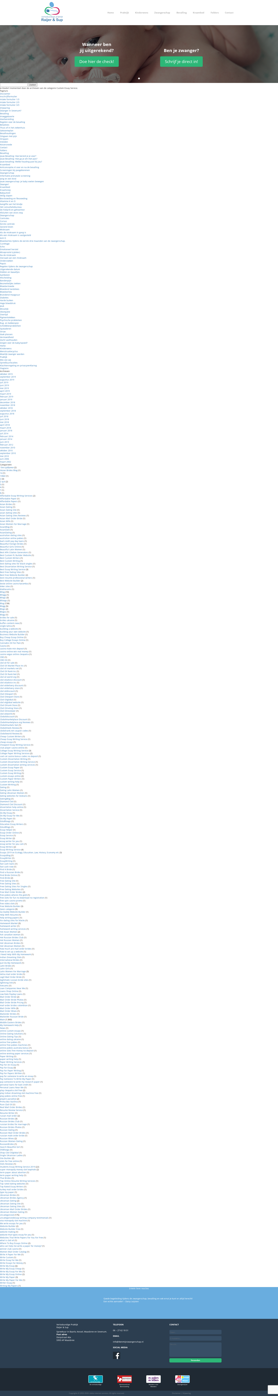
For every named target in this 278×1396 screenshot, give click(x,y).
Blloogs (3, 600)
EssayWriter (5, 858)
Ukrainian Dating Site (10, 1203)
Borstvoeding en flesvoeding (13, 198)
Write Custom (6, 1257)
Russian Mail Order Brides (13, 1132)
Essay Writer (6, 838)
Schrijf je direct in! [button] (181, 61)
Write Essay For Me (9, 1260)
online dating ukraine (10, 1039)
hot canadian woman (10, 934)
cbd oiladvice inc (8, 682)
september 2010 (8, 453)
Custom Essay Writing (10, 773)
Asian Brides (6, 504)
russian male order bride (12, 1135)
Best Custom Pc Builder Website (15, 555)
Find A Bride (6, 869)
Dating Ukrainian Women (12, 793)
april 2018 (5, 425)
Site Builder (5, 1158)
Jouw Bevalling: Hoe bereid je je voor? (18, 156)
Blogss (3, 611)
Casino (3, 645)
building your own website (13, 631)
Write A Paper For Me (10, 1254)
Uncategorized (7, 1214)
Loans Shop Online (9, 991)
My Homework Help (9, 1025)
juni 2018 (4, 419)
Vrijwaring (5, 107)
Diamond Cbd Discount (11, 804)
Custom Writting (8, 784)
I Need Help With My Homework (15, 954)
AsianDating (6, 532)
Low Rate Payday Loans (11, 994)
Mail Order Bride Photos (11, 999)
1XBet (3, 476)
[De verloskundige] (95, 1382)
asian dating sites (8, 512)
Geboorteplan (6, 130)
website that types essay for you (15, 1234)
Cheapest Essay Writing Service (15, 744)
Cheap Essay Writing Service (13, 739)
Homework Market (9, 923)
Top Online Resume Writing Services (17, 1181)
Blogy (2, 614)
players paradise (8, 1098)
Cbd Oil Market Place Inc (12, 665)
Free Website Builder (10, 906)
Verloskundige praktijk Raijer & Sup (52, 12)
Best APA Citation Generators (14, 552)
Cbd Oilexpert (6, 694)
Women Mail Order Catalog (13, 1251)
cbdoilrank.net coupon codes (14, 730)
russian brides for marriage (13, 1124)
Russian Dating (7, 1130)
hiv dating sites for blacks (12, 920)
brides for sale (7, 617)
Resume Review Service (11, 1110)
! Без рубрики (7, 467)
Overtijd (4, 314)
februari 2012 (6, 444)
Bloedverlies (6, 291)
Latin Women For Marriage (13, 971)
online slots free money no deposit (17, 1050)
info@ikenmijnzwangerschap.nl (128, 1341)
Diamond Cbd (6, 801)
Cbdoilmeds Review (9, 728)
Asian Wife (5, 521)
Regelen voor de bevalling (12, 122)
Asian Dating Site (8, 509)
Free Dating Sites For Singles (14, 886)
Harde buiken (6, 300)
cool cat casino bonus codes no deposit (19, 756)
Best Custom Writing (10, 560)
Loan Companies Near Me (12, 988)
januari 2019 (6, 399)
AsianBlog (5, 527)
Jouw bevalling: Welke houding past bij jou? (21, 161)
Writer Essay (6, 1282)
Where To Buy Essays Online (14, 1243)
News (2, 1028)
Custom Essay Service (10, 770)
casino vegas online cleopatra (14, 654)
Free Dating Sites (8, 883)
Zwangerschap (162, 12)
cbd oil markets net (9, 668)
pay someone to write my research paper (20, 1081)
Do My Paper (6, 818)
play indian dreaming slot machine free (19, 1093)
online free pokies (8, 1042)
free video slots (7, 903)
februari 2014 (6, 436)
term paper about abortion (13, 1172)
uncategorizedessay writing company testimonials (24, 1217)
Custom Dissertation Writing (13, 759)
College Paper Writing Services (15, 753)
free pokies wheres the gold (13, 895)
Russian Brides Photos (11, 1127)
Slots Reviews (6, 1163)
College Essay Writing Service (14, 750)
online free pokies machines (13, 1045)
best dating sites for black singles (16, 563)
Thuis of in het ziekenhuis (12, 127)
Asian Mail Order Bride (11, 518)
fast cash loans (7, 863)
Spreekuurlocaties (9, 362)
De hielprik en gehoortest (12, 209)
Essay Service (6, 835)
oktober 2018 (6, 408)
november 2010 (7, 447)
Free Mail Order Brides (11, 892)
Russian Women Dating (11, 1141)
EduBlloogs (5, 821)
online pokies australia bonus (14, 1047)
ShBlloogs (4, 1149)
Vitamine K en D (7, 201)
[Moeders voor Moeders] (153, 1382)
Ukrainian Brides (8, 1195)
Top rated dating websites (12, 1183)
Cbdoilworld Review (9, 733)
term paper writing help (11, 1175)
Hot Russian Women (10, 940)
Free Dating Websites (10, 889)
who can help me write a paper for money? (21, 1246)
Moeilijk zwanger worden (12, 354)
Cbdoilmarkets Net (9, 725)
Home (110, 12)
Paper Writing (6, 1056)
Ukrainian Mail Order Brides (13, 1209)
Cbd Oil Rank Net (8, 674)
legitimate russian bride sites (14, 980)
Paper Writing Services (11, 1062)
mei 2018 (4, 422)
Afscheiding (5, 277)
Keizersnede (6, 144)
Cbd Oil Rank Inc (8, 671)
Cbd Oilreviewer (8, 710)
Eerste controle (7, 224)
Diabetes (4, 297)
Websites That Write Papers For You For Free (21, 1237)
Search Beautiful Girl (10, 1147)
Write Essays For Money (11, 1263)
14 (1, 473)
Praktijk (124, 12)
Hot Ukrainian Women (10, 946)
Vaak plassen (6, 334)
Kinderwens (141, 12)
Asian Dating (6, 507)
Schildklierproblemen (10, 325)
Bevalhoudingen (8, 133)
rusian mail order (8, 1115)
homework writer (8, 926)
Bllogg (3, 594)
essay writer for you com (12, 844)
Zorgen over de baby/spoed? (14, 342)
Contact (229, 12)
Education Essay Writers (11, 824)
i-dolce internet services (98, 1393)
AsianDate (5, 529)
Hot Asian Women (8, 931)
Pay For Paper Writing (10, 1070)
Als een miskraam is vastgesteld (15, 235)
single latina (6, 626)
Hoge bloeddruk (7, 303)
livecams (4, 985)
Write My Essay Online (11, 1274)
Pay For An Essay (8, 1064)
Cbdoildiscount (7, 716)
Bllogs (3, 597)
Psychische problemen (11, 320)
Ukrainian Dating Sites (11, 1206)
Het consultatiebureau (11, 207)
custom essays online (10, 776)
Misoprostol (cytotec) (10, 252)
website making (7, 1231)
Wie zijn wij (5, 360)
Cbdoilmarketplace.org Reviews (15, 722)
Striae (3, 331)
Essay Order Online (9, 832)
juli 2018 (4, 416)
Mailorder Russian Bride (12, 1016)
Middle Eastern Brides (11, 1022)
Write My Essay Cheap (10, 1268)
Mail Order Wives (8, 1011)
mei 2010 (4, 456)
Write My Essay (7, 1266)
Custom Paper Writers (10, 778)
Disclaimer (5, 93)
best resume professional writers (16, 577)
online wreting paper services (14, 1053)
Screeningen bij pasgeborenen (15, 170)
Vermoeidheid (7, 337)
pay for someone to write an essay (16, 1076)
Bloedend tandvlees (9, 289)
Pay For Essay (6, 1067)
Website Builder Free (10, 1229)
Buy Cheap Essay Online (11, 637)
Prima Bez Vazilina (9, 1101)
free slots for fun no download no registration (22, 897)
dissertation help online (11, 807)
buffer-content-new (9, 623)
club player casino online (12, 747)
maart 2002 (5, 461)
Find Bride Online (8, 875)
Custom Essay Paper (10, 767)
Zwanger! (4, 184)
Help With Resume (9, 914)
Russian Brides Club (10, 1121)
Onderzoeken (6, 260)
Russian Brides (7, 1118)
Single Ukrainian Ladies (11, 1155)
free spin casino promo (11, 900)
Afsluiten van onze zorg (11, 212)
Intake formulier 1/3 (9, 99)
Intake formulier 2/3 (9, 102)
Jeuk (2, 306)
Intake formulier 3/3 (9, 105)
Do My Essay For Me (9, 815)
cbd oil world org (8, 677)
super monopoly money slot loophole (18, 1169)
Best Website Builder (10, 580)
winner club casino (9, 1248)
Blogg (2, 606)
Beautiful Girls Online (10, 546)
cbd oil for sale (7, 662)
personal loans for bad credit (14, 1084)
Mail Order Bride (8, 996)
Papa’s (3, 263)
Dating (3, 787)
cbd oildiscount (7, 691)
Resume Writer (7, 1113)
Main (2, 1019)
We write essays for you (11, 1223)
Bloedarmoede (7, 286)
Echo (2, 246)
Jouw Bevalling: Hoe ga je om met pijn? (18, 158)
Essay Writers (6, 846)
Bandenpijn (5, 280)
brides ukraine (7, 620)
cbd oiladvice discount (11, 679)
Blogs (2, 609)
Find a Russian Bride (10, 872)
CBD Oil (3, 660)
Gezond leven (6, 226)
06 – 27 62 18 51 (120, 1330)
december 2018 (7, 402)
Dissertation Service (9, 810)
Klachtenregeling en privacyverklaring (18, 365)
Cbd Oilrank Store (8, 705)
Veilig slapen (6, 195)
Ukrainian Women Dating (12, 1212)
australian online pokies (11, 538)
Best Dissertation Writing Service (16, 566)
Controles (4, 218)
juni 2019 (4, 385)
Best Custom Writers (10, 558)
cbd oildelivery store (10, 688)
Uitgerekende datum (10, 269)
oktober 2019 (6, 374)
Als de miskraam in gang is (13, 232)
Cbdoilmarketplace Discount (13, 719)
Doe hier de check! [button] (96, 61)
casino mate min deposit (12, 648)
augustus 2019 (7, 379)
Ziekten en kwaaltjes (10, 272)
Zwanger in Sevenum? (10, 110)
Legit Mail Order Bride (11, 977)
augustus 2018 (7, 413)
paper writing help (9, 1059)
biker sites (5, 586)
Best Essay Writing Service (12, 569)
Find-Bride (5, 878)
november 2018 (7, 405)
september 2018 (8, 410)
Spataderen (5, 328)
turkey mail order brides (12, 1189)
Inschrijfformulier (8, 96)
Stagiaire (4, 368)
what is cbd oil (7, 1240)
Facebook (116, 1355)
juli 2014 (4, 433)
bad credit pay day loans (12, 541)
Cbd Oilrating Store (9, 708)
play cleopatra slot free (11, 1090)
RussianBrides (7, 1144)
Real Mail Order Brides (11, 1107)
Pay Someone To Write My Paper (15, 1079)
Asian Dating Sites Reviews (13, 515)
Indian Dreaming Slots (11, 957)
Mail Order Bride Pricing (12, 1002)
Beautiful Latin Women (11, 549)
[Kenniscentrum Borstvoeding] (124, 1382)
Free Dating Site (7, 880)
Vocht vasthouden (8, 340)
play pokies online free (11, 1096)
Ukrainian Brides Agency (12, 1197)
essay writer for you (9, 841)
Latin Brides (6, 965)
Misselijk (4, 308)
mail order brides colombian (14, 1005)
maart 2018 (5, 427)
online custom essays (10, 1030)
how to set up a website (11, 951)
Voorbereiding (7, 119)
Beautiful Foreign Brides (11, 543)
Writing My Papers (9, 1285)
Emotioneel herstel (9, 249)
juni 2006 (4, 458)
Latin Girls (5, 968)
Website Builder (7, 1226)
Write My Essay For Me (11, 1271)
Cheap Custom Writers (11, 736)
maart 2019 (5, 393)
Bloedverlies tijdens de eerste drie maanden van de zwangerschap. (32, 241)
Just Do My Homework (10, 962)
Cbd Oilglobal (6, 699)
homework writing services (13, 929)
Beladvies (4, 124)
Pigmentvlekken (7, 317)
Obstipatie (5, 311)
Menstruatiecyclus (9, 351)
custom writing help (9, 781)
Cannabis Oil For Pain (10, 643)
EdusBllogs (5, 827)
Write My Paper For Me (11, 1280)
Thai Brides (5, 1178)
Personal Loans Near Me (12, 1087)
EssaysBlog (5, 855)
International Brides (9, 960)
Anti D (3, 238)
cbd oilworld (6, 713)
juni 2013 (4, 442)
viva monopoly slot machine (13, 1220)
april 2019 (5, 391)
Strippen (4, 139)
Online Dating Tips (9, 1036)
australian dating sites (11, 535)
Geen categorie (7, 909)
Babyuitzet (5, 192)
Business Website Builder (12, 634)
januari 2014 (6, 439)
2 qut (2, 481)
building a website (9, 628)
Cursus (3, 221)
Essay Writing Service (10, 849)
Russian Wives (7, 1138)
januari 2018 (6, 430)
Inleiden (4, 141)
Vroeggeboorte (7, 116)
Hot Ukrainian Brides (10, 943)
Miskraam (5, 229)
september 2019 (8, 376)
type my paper (7, 1192)
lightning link (6, 982)
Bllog (2, 592)
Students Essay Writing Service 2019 (17, 1166)
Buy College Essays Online (12, 640)
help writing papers (9, 917)
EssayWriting (6, 861)
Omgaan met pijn (8, 136)
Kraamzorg (5, 190)
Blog (2, 603)
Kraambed (198, 12)
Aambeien (5, 275)
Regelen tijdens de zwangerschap (16, 266)
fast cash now (6, 866)
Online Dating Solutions (11, 1033)
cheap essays (6, 742)
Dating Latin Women (10, 790)
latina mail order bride (11, 974)
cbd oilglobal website (10, 702)
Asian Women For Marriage (13, 524)
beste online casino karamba (14, 583)
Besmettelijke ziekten (10, 283)
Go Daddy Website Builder (12, 911)
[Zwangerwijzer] (182, 1382)
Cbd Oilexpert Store (9, 696)
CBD (2, 657)
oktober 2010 (6, 450)
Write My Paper (7, 1277)
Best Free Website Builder (12, 575)
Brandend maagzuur (10, 294)
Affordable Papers (9, 501)
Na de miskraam (8, 255)
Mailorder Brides (8, 1014)
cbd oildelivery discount (11, 685)
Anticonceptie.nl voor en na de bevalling (19, 167)
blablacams (5, 589)
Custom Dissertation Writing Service (17, 761)
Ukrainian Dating (8, 1200)
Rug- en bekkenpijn (9, 323)
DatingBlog (5, 798)
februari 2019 (6, 396)
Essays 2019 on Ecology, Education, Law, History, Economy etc (29, 852)
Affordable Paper (8, 498)
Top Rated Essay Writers (11, 1186)
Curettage (5, 243)
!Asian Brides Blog (9, 470)
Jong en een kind (8, 178)
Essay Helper (6, 829)
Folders (215, 12)
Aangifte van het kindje (11, 204)
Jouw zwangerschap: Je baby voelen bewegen (22, 181)
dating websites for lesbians (13, 795)
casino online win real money (14, 651)
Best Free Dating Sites (10, 572)
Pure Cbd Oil (6, 1104)
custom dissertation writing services (17, 764)
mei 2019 (4, 388)
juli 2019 (4, 382)
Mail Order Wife (7, 1008)
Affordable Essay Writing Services (16, 495)
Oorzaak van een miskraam (13, 257)
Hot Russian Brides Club (11, 937)
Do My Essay (6, 813)
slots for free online (9, 1161)
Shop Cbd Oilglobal (9, 1152)
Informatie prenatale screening (15, 175)
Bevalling (182, 12)
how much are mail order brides (15, 948)
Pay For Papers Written (11, 1073)
